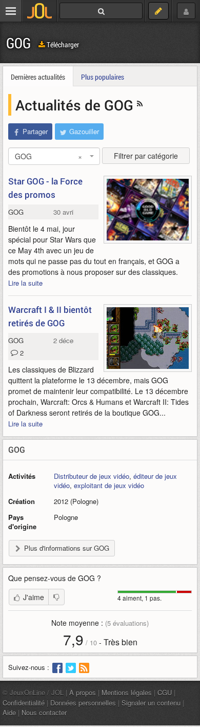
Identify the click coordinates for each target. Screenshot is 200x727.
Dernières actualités (38, 77)
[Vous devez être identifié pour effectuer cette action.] (56, 597)
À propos (82, 692)
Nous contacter (44, 712)
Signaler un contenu (151, 702)
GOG (18, 42)
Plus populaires (102, 77)
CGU (164, 692)
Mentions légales (127, 692)
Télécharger (62, 44)
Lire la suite (25, 283)
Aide (9, 712)
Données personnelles (83, 702)
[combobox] (54, 156)
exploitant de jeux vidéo (109, 485)
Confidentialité (24, 702)
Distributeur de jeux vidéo (91, 476)
